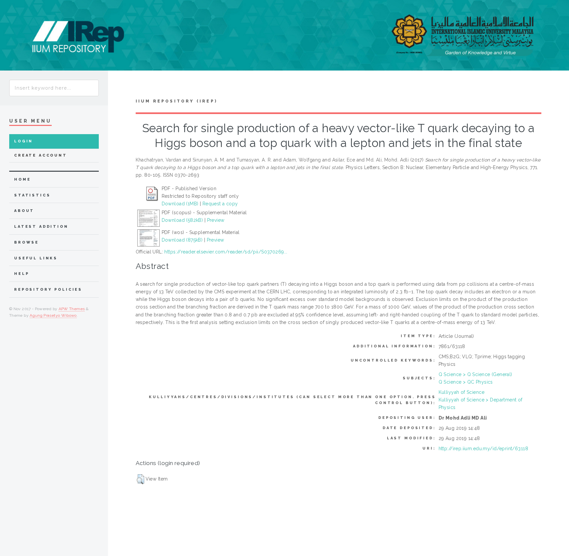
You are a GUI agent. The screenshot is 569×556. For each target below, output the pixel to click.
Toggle (120, 86)
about (24, 211)
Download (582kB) (182, 220)
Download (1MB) (180, 203)
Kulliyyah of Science (461, 392)
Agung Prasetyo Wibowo (53, 315)
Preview (216, 220)
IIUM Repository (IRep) (176, 101)
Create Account (40, 155)
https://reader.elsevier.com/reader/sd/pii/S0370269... (225, 251)
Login (23, 141)
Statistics (32, 195)
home (22, 179)
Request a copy (220, 203)
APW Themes (72, 309)
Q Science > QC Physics (466, 382)
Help (21, 274)
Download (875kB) (182, 240)
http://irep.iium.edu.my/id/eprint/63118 (483, 448)
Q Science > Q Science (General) (475, 374)
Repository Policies (48, 289)
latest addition (41, 226)
